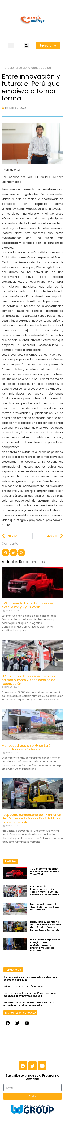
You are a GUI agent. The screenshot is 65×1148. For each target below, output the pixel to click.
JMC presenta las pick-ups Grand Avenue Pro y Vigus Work (28, 605)
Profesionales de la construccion (26, 68)
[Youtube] (27, 1023)
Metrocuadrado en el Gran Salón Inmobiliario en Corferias (27, 747)
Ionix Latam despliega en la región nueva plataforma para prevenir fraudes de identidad (45, 945)
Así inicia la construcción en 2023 (23, 986)
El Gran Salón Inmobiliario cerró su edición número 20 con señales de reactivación (28, 680)
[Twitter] (17, 1023)
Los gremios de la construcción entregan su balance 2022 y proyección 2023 (29, 994)
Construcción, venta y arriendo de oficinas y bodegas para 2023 (30, 978)
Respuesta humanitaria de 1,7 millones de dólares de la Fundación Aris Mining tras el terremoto (31, 818)
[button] (11, 45)
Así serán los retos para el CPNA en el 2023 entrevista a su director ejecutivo (28, 1004)
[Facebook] (7, 1023)
